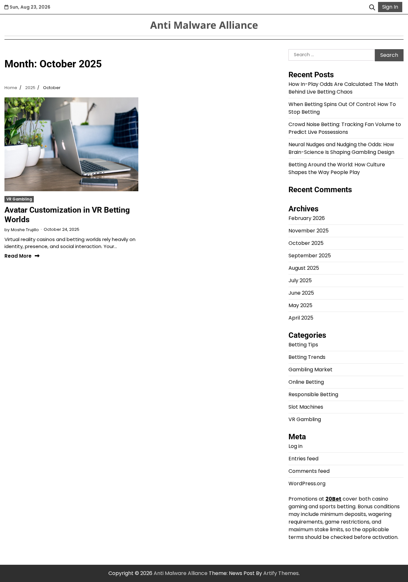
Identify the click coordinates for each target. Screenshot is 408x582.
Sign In (390, 7)
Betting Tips (303, 344)
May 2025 (300, 305)
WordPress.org (306, 483)
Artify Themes (281, 573)
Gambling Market (310, 369)
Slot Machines (305, 407)
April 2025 (300, 317)
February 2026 (306, 218)
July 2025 (300, 280)
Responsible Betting (313, 394)
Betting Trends (306, 357)
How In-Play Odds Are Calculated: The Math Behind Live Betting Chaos (343, 87)
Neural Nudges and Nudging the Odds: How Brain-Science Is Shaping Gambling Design (341, 148)
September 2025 (309, 255)
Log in (295, 446)
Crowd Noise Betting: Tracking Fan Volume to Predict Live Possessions (344, 128)
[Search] (372, 7)
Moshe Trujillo (25, 229)
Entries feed (303, 458)
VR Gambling (19, 199)
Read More (18, 256)
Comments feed (309, 471)
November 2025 (308, 230)
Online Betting (306, 382)
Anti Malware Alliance (204, 25)
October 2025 (306, 243)
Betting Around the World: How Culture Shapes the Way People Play (336, 168)
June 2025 (301, 293)
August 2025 (303, 268)
